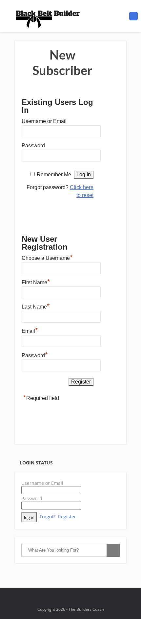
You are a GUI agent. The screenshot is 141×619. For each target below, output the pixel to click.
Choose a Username (47, 257)
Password (33, 145)
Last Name (36, 306)
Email (30, 330)
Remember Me (54, 174)
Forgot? (47, 516)
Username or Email (44, 121)
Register (67, 516)
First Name (36, 281)
